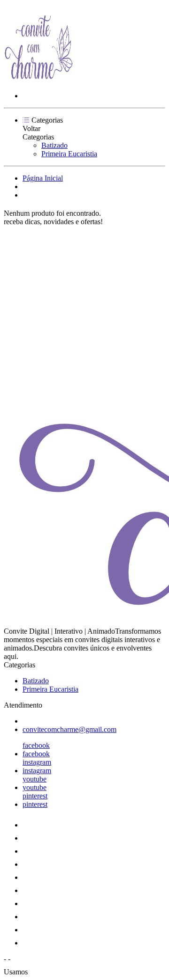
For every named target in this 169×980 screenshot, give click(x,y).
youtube (34, 779)
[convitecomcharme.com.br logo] (39, 80)
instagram (37, 762)
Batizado (54, 145)
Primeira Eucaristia (69, 154)
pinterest (35, 796)
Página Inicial (43, 178)
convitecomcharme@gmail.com (69, 729)
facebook (36, 745)
